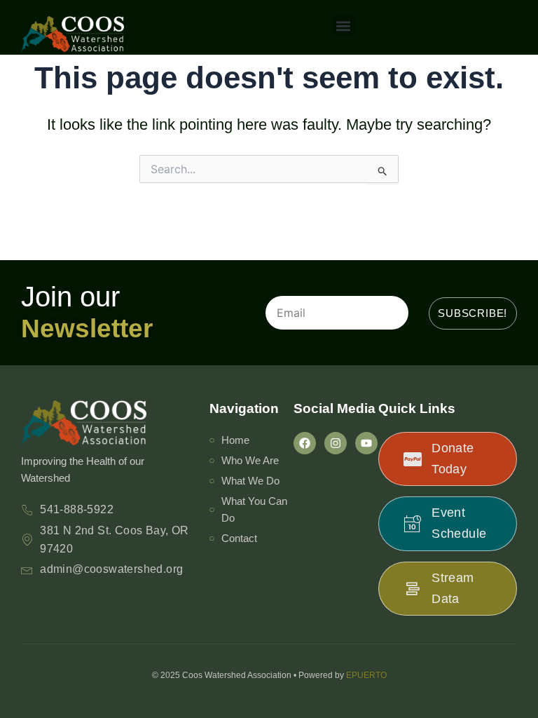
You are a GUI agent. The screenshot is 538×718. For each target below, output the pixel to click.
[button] (343, 25)
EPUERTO (366, 675)
